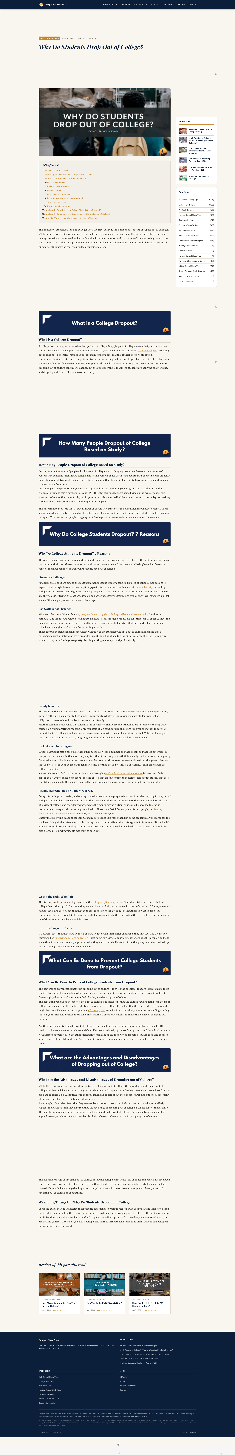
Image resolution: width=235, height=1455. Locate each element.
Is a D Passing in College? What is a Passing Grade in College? (201, 140)
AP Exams (156, 4)
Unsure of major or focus (58, 206)
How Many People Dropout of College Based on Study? (69, 174)
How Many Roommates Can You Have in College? (58, 1304)
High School (110, 4)
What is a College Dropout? (57, 170)
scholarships (146, 587)
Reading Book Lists (47, 1403)
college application (103, 902)
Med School (141, 4)
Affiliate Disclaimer (128, 1385)
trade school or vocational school (124, 773)
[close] (118, 1444)
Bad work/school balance (58, 186)
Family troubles (54, 190)
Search (192, 4)
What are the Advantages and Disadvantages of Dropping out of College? (77, 214)
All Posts (169, 4)
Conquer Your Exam (49, 1340)
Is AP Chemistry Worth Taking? (199, 177)
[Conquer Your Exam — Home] (53, 4)
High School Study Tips (48, 1377)
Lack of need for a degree (58, 194)
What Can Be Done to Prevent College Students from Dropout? (73, 210)
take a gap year (96, 1010)
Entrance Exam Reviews (49, 1398)
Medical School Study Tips (50, 1390)
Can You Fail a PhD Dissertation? (104, 1303)
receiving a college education (71, 938)
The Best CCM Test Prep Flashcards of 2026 (199, 159)
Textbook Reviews (46, 1394)
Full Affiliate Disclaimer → (137, 1416)
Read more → (59, 1310)
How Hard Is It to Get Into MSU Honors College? (148, 1304)
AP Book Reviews (46, 1385)
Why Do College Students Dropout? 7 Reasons (65, 178)
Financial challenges (56, 182)
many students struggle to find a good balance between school (115, 614)
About (181, 4)
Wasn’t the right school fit (58, 202)
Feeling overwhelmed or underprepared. (65, 198)
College (126, 4)
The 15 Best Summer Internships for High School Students (201, 151)
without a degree (147, 350)
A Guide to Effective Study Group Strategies (200, 130)
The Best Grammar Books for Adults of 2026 (200, 168)
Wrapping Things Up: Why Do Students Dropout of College (71, 218)
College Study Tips (49, 38)
